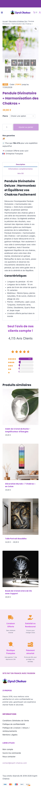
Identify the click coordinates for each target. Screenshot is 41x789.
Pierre (5, 116)
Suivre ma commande (12, 753)
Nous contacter (9, 757)
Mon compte (8, 749)
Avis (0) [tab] (20, 173)
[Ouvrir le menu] (2, 12)
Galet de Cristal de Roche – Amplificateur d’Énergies (17, 430)
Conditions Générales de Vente (16, 721)
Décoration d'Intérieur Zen (18, 21)
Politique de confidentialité (14, 724)
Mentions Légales (10, 735)
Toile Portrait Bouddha (15, 538)
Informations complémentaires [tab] (20, 169)
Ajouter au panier (26, 127)
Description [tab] (20, 164)
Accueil (5, 21)
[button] (36, 29)
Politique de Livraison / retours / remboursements (16, 729)
